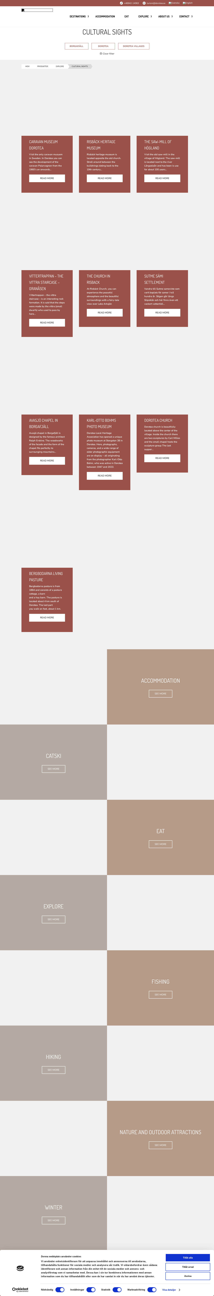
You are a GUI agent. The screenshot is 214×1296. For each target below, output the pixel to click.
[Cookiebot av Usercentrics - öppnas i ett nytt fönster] (20, 1290)
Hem (27, 66)
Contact (184, 16)
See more (160, 693)
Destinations (78, 16)
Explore (143, 16)
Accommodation (105, 16)
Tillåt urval (188, 1267)
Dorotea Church (158, 420)
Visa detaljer (169, 1289)
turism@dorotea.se (156, 3)
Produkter (42, 66)
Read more (47, 178)
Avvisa (187, 1276)
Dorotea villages (133, 46)
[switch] (90, 1289)
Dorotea (103, 46)
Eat (127, 16)
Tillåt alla (188, 1257)
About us (164, 16)
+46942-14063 (131, 3)
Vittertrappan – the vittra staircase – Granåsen (46, 282)
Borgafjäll (76, 46)
